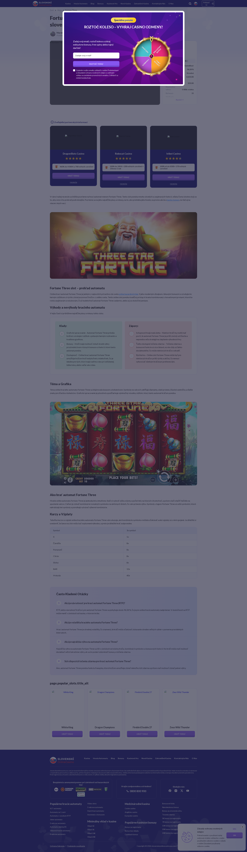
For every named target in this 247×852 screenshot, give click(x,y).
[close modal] (179, 15)
